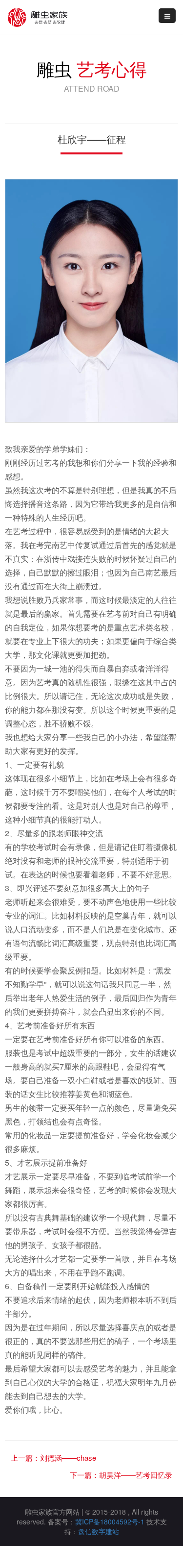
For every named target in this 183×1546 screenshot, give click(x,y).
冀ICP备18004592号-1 (109, 1521)
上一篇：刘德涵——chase (53, 1457)
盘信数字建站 (98, 1531)
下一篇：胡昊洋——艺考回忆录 (121, 1475)
